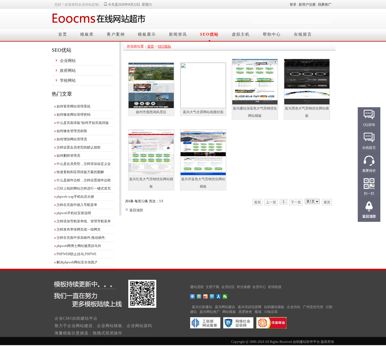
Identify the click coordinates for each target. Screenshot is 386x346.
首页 (62, 34)
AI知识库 (271, 312)
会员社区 (228, 287)
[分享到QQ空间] (199, 296)
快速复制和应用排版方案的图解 (80, 172)
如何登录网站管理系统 (73, 106)
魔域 (258, 312)
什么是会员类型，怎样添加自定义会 (84, 164)
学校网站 (68, 80)
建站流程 (197, 287)
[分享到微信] (225, 296)
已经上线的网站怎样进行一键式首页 (84, 188)
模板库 (87, 34)
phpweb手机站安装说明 (74, 213)
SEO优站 (209, 34)
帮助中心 (272, 34)
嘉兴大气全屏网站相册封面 (203, 112)
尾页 (327, 202)
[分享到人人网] (218, 296)
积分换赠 (243, 287)
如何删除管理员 (68, 156)
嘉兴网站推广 (209, 312)
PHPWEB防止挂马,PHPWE (76, 254)
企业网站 (68, 61)
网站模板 (229, 312)
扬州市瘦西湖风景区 (151, 112)
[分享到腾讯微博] (212, 296)
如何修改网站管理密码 (73, 115)
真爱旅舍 (245, 312)
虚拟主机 (241, 34)
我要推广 (324, 5)
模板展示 (147, 34)
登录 (293, 5)
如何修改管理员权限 (72, 131)
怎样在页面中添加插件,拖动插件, (81, 238)
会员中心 (259, 287)
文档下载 (212, 287)
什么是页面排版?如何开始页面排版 (83, 123)
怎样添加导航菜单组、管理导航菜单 (84, 221)
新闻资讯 (178, 34)
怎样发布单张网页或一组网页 (79, 229)
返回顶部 (136, 210)
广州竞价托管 (313, 307)
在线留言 (303, 34)
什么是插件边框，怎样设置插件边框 (84, 180)
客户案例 (116, 34)
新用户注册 (307, 5)
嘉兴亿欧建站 (202, 307)
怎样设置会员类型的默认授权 (79, 147)
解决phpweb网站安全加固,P (77, 262)
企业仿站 (293, 307)
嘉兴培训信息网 (249, 307)
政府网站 (68, 70)
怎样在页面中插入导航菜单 (77, 205)
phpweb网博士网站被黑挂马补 (79, 246)
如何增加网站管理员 (72, 139)
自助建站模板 (274, 307)
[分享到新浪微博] (205, 296)
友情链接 (274, 287)
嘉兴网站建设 (225, 307)
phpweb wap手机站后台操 (75, 197)
